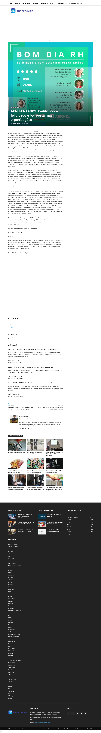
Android (10, 551)
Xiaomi (10, 698)
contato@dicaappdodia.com (42, 722)
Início (9, 40)
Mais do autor (27, 435)
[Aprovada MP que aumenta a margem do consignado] (17, 463)
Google (10, 596)
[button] (91, 3)
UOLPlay (10, 688)
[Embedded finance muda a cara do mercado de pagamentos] (17, 445)
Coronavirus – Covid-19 (14, 565)
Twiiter (10, 684)
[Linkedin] (23, 428)
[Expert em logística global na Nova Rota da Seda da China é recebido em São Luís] (54, 445)
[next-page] (12, 494)
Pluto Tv (10, 646)
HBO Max (10, 603)
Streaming (35, 3)
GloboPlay (11, 594)
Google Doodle (12, 598)
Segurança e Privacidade (14, 660)
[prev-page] (9, 494)
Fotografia (11, 589)
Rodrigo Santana (16, 123)
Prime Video (11, 648)
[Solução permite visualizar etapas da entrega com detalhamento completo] (17, 480)
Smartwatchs (11, 667)
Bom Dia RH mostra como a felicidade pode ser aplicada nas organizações (33, 349)
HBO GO (10, 601)
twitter (10, 686)
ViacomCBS (11, 693)
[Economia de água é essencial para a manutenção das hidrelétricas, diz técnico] (54, 480)
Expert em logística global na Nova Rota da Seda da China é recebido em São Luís (54, 454)
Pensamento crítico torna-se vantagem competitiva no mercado (25, 531)
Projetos (53, 3)
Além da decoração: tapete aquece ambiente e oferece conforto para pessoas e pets (20, 408)
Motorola (10, 625)
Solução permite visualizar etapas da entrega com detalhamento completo (16, 489)
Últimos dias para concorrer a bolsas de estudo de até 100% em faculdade (50, 408)
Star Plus (10, 670)
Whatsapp (11, 696)
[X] (29, 428)
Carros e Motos (12, 563)
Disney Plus (11, 570)
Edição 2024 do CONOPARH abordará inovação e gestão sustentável (31, 383)
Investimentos (12, 613)
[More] (35, 130)
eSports (10, 580)
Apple (9, 553)
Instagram (11, 608)
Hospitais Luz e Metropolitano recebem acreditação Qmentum (25, 516)
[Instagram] (20, 428)
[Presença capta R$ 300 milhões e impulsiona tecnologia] (12, 524)
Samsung (10, 658)
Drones (10, 572)
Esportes (10, 577)
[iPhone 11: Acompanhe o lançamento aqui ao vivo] (42, 531)
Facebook (10, 584)
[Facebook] (68, 713)
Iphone (10, 617)
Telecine (10, 677)
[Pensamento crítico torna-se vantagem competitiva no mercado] (12, 531)
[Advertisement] (50, 26)
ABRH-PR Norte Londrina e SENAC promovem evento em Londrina (30, 367)
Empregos (30, 450)
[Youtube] (85, 713)
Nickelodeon (11, 629)
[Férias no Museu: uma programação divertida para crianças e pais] (35, 463)
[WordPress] (32, 428)
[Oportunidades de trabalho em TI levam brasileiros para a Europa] (35, 445)
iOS (9, 615)
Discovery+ (11, 568)
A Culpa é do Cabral (13, 546)
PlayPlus (10, 643)
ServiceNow (44, 3)
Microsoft (10, 622)
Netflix (10, 627)
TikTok (10, 681)
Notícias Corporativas (14, 634)
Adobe (10, 549)
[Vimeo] (77, 713)
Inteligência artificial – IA (14, 610)
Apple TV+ (11, 558)
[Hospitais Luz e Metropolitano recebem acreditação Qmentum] (12, 516)
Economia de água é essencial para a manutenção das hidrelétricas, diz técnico (54, 489)
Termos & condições (75, 3)
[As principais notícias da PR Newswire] (42, 516)
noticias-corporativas (16, 40)
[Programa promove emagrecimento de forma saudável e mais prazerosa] (35, 480)
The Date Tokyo (62, 3)
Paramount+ (11, 641)
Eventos (10, 582)
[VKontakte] (81, 713)
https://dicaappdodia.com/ (24, 418)
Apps (10, 3)
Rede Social (11, 655)
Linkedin (10, 620)
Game (9, 591)
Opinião (10, 639)
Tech (9, 674)
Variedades (11, 691)
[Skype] (26, 428)
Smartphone (26, 3)
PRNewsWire (11, 651)
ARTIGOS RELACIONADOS (15, 435)
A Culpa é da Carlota (13, 544)
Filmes (10, 587)
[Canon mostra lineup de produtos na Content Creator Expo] (54, 463)
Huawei (10, 606)
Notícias (17, 3)
